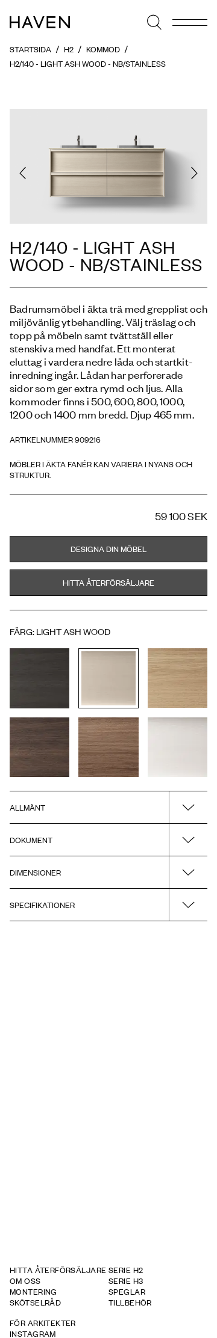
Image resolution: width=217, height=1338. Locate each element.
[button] (22, 173)
